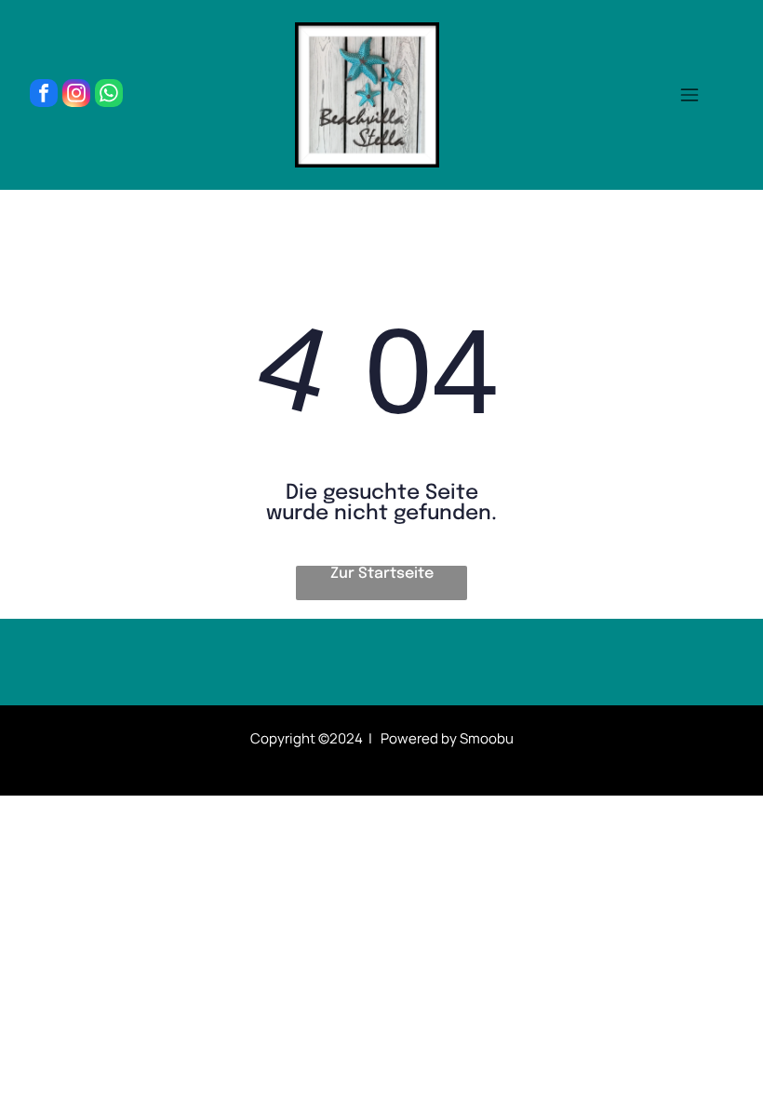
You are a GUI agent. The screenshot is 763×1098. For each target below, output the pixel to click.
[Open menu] (689, 95)
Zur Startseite (382, 574)
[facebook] (44, 95)
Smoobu (487, 738)
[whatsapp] (109, 95)
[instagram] (76, 95)
